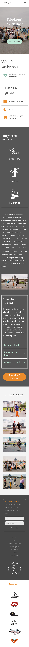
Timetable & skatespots (14, 376)
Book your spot (14, 42)
